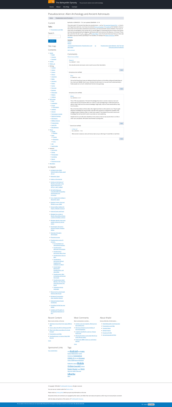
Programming (54, 123)
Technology (52, 99)
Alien (71, 76)
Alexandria (55, 139)
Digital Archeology (56, 116)
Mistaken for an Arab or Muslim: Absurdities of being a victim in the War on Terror (58, 215)
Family (51, 53)
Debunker (70, 37)
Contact (74, 7)
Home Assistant (79, 360)
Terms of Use (69, 389)
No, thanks (151, 404)
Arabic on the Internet (56, 179)
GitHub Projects (107, 330)
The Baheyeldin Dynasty (66, 386)
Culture (53, 70)
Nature (53, 159)
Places (51, 130)
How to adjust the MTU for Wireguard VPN (60, 327)
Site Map (66, 7)
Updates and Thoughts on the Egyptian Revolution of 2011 (57, 311)
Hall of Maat (95, 34)
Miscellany (52, 163)
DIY (78, 358)
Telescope (78, 371)
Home (52, 7)
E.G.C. (54, 141)
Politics (53, 83)
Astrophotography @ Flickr (109, 335)
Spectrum (70, 371)
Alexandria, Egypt (55, 176)
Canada (53, 131)
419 (68, 351)
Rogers (70, 369)
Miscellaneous (55, 127)
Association (56, 107)
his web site (108, 27)
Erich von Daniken (99, 27)
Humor (53, 86)
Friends (52, 61)
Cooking (53, 68)
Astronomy (54, 150)
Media (52, 79)
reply (121, 70)
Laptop (75, 363)
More (69, 376)
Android (74, 351)
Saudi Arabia (54, 146)
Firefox (69, 360)
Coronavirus (78, 356)
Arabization (54, 103)
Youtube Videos (107, 328)
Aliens (72, 96)
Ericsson (82, 358)
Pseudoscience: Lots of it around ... (64, 18)
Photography (54, 154)
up (95, 45)
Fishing (53, 152)
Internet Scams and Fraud (57, 211)
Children (53, 97)
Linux (52, 101)
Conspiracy (70, 356)
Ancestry (53, 57)
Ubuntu (71, 373)
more (49, 340)
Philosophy (54, 92)
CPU (76, 358)
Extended (53, 59)
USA (52, 144)
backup (69, 353)
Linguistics (54, 77)
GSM (72, 360)
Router (75, 369)
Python (83, 366)
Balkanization (75, 353)
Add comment (71, 50)
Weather (55, 133)
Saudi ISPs (54, 125)
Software (53, 109)
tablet (74, 371)
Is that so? (74, 129)
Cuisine (55, 137)
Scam (79, 369)
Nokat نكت (52, 64)
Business (53, 90)
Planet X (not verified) (73, 57)
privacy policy (59, 392)
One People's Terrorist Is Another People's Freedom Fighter (57, 228)
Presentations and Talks (57, 30)
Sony (83, 369)
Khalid (53, 55)
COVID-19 (71, 358)
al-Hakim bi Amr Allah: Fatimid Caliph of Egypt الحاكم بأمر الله (58, 172)
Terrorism (53, 88)
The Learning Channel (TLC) (110, 25)
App (79, 351)
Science (69, 42)
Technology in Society (56, 114)
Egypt (52, 135)
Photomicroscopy (55, 161)
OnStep (71, 366)
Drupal (53, 105)
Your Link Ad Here (52, 350)
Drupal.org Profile (107, 333)
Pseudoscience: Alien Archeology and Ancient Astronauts (60, 276)
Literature (53, 81)
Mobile (80, 363)
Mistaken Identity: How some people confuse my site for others (58, 222)
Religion (53, 95)
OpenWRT (77, 366)
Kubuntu (70, 363)
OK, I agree (144, 404)
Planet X (71, 60)
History (69, 43)
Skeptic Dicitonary (109, 35)
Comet (80, 353)
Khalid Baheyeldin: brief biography (111, 324)
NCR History (54, 118)
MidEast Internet (55, 120)
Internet (53, 112)
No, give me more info (79, 403)
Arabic (82, 351)
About (58, 7)
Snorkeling (54, 157)
